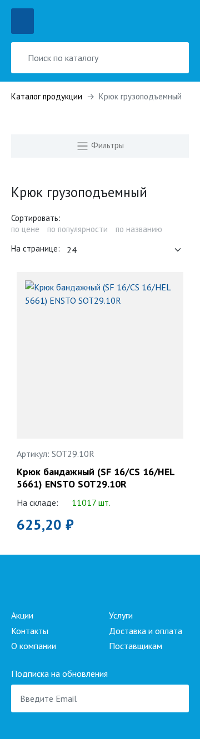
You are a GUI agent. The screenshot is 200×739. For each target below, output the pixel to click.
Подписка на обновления (59, 673)
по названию (139, 229)
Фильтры (106, 145)
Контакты (29, 630)
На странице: (35, 248)
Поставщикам (135, 645)
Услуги (121, 615)
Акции (22, 615)
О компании (33, 645)
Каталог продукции (46, 96)
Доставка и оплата (145, 630)
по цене (25, 229)
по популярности (77, 229)
